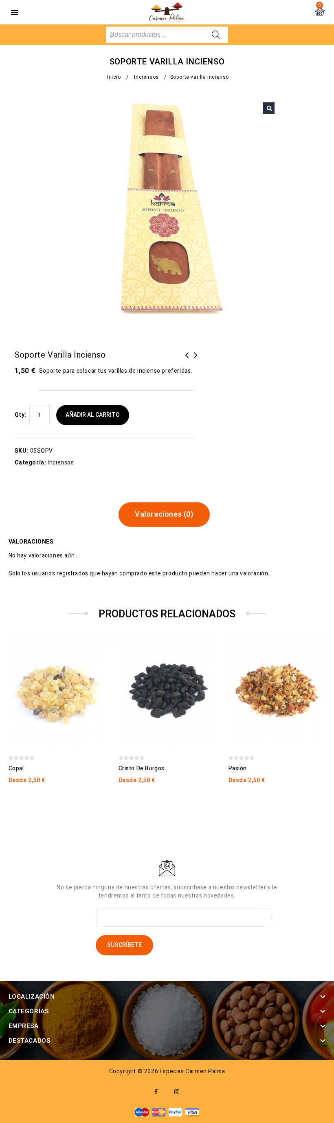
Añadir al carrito (93, 415)
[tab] (167, 514)
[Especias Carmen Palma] (167, 12)
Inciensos (146, 77)
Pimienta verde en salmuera (195, 360)
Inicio (114, 77)
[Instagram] (177, 1092)
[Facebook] (156, 1092)
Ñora (186, 360)
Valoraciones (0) (164, 514)
